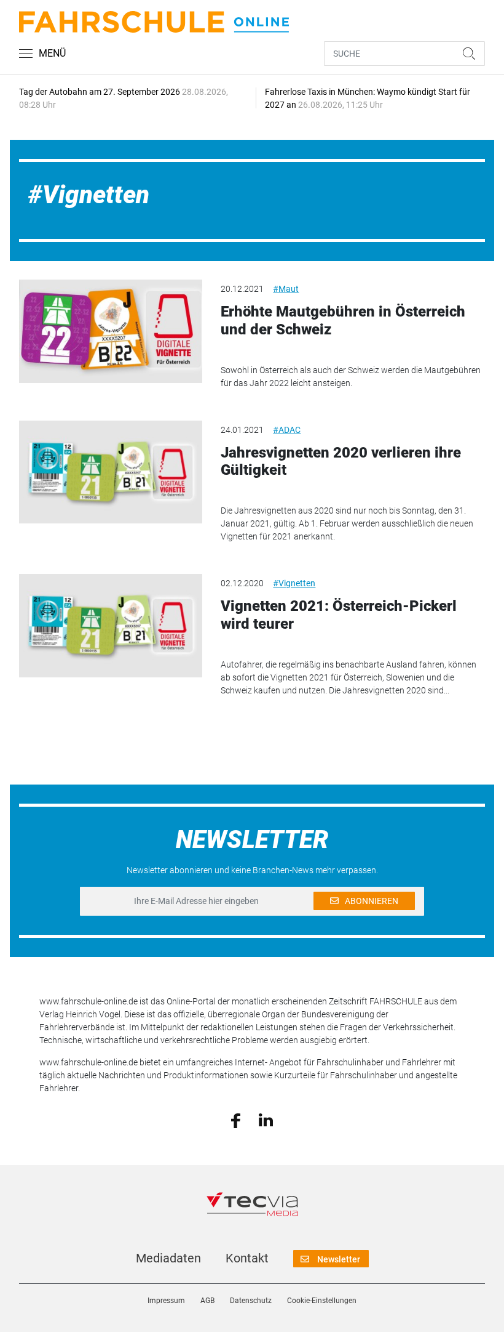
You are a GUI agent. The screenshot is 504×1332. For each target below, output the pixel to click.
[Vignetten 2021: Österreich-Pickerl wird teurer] (110, 625)
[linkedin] (266, 1119)
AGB (207, 1300)
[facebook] (235, 1119)
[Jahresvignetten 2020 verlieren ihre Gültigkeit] (110, 472)
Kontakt (247, 1258)
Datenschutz (251, 1300)
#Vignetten (294, 583)
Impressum (166, 1300)
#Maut (286, 289)
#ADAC (287, 430)
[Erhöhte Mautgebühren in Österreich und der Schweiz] (110, 331)
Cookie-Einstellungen (321, 1300)
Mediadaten (168, 1258)
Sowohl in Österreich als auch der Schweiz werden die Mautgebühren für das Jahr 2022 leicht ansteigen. (351, 376)
